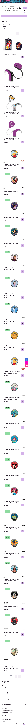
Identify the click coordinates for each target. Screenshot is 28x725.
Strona (10, 33)
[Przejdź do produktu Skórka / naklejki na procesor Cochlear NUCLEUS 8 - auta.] (14, 102)
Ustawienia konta (6, 688)
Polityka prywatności (7, 710)
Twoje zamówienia (7, 686)
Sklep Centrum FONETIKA (7, 18)
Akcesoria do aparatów (19, 18)
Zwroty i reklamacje (7, 712)
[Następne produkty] (16, 676)
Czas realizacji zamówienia (9, 701)
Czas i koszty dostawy (7, 699)
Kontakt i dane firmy (7, 719)
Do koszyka (22, 57)
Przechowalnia (5, 690)
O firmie (4, 721)
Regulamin (4, 708)
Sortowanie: (6, 26)
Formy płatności (6, 697)
